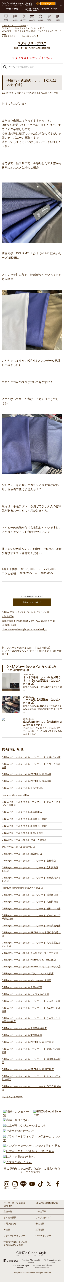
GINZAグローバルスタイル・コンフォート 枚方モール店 (31, 1001)
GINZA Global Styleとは (47, 1203)
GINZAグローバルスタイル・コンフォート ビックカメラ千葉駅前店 (31, 917)
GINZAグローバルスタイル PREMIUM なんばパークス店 (31, 966)
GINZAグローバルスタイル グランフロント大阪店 (28, 973)
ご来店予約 (41, 1211)
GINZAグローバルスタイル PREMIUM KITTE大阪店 (29, 959)
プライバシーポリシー (14, 1235)
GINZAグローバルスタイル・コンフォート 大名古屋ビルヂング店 (31, 944)
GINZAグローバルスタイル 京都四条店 (22, 1035)
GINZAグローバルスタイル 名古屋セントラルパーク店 (30, 952)
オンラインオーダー (12, 1096)
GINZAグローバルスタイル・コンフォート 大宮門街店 (30, 901)
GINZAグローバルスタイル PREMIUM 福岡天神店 (28, 1069)
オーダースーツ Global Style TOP (14, 1204)
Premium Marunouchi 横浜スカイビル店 (22, 887)
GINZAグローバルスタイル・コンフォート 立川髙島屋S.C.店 (30, 869)
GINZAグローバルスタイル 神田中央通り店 (24, 840)
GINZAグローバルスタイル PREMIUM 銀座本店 (26, 774)
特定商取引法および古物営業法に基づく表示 (15, 1243)
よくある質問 (10, 1217)
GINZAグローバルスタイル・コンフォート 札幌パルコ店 (31, 757)
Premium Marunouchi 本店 (15, 795)
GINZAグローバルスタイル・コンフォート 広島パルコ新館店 (31, 1051)
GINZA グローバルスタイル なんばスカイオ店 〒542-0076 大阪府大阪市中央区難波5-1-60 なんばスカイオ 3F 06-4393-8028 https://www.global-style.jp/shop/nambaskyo (28, 621)
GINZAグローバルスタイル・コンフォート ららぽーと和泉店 (31, 1010)
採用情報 (40, 1229)
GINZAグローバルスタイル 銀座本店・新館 (24, 826)
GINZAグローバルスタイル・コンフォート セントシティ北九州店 (31, 1078)
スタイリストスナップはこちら (32, 57)
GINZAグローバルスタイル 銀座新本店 (22, 812)
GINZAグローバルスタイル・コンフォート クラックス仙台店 (31, 766)
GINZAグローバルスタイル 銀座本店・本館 (24, 819)
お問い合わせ (10, 1223)
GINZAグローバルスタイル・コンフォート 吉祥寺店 (29, 860)
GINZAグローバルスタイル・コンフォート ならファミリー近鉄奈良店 (31, 1020)
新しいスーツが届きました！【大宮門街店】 (27, 647)
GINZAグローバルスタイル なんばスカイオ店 (25, 994)
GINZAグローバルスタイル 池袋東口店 (22, 853)
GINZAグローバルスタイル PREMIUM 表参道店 (26, 781)
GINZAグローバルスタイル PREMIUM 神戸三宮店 (28, 1042)
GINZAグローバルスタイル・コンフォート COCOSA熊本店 (31, 1088)
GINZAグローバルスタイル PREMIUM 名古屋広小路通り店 (31, 934)
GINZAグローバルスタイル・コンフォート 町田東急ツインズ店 (31, 879)
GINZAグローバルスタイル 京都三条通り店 (24, 1028)
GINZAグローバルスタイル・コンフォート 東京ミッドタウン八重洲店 (31, 804)
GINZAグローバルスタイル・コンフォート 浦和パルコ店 (31, 908)
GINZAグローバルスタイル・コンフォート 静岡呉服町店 (31, 925)
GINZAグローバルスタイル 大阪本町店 (22, 987)
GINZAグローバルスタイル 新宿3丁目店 (22, 788)
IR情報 (7, 1229)
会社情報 (40, 1223)
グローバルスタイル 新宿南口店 (18, 846)
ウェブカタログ (43, 1217)
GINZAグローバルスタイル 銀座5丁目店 (22, 833)
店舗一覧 (8, 1211)
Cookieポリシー (43, 1235)
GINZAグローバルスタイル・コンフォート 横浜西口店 (30, 894)
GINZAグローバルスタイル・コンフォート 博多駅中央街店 (31, 1061)
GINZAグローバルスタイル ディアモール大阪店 (26, 980)
